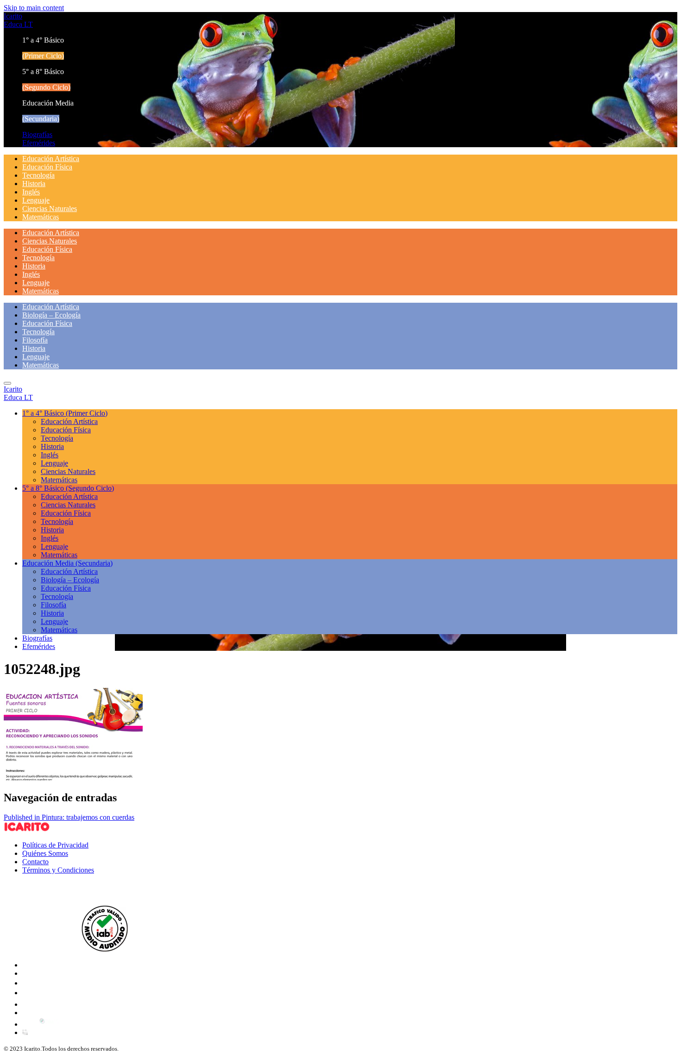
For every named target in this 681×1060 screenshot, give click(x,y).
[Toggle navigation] (7, 383)
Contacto (35, 862)
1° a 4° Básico (64, 413)
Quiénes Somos (45, 853)
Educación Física (47, 167)
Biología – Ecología (51, 315)
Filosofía (35, 340)
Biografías (37, 134)
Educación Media (67, 563)
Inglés (31, 192)
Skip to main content (34, 8)
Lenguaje (36, 200)
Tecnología (38, 175)
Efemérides (38, 143)
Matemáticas (40, 217)
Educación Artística (50, 158)
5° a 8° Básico (68, 488)
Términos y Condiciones (58, 870)
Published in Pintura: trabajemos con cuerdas (69, 817)
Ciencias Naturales (49, 208)
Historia (33, 183)
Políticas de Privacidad (55, 845)
